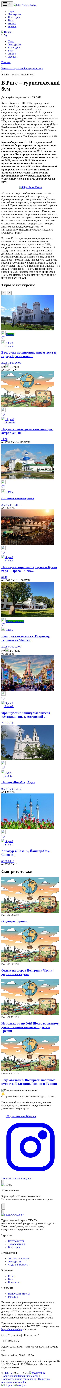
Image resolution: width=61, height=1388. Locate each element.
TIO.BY (7, 1372)
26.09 (18, 362)
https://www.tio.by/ (11, 1329)
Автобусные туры (18, 1258)
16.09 (11, 788)
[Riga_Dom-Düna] (30, 187)
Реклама (13, 1296)
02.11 (4, 577)
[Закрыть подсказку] (2, 1181)
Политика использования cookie (25, 1380)
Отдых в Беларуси (18, 1264)
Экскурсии (14, 14)
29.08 (4, 362)
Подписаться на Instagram (16, 1178)
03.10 (18, 788)
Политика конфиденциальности (19, 1375)
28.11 (18, 504)
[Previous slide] (3, 293)
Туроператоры (16, 1244)
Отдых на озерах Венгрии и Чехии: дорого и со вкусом (27, 972)
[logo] (25, 5)
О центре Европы (14, 921)
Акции (12, 23)
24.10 (11, 504)
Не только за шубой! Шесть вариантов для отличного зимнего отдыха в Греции (30, 1027)
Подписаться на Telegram (21, 1116)
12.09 (11, 362)
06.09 (4, 861)
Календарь (14, 17)
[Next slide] (9, 293)
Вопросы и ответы (19, 1293)
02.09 (18, 646)
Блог (11, 20)
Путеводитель (16, 1240)
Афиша (12, 26)
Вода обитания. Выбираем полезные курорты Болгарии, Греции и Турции (29, 1081)
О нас (11, 1276)
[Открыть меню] (7, 4)
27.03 (4, 723)
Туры (11, 11)
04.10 (11, 861)
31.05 (11, 723)
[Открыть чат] (3, 1207)
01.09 (11, 646)
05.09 (4, 788)
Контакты (13, 1282)
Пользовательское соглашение (18, 1379)
